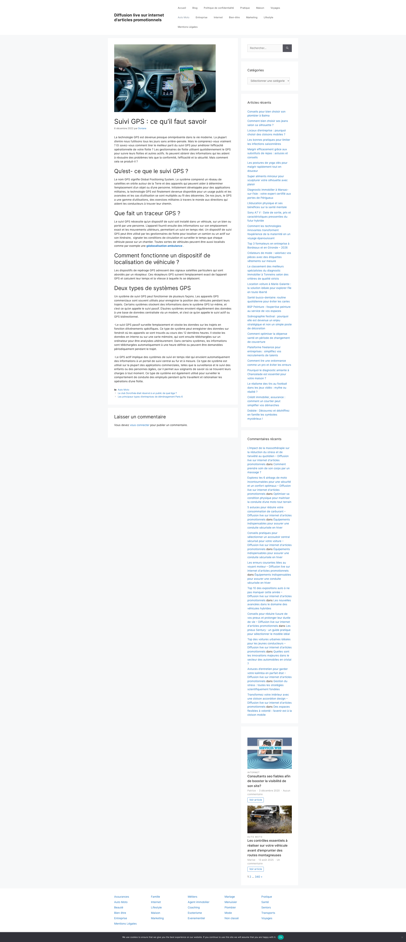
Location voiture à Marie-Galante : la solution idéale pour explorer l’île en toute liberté (269, 288)
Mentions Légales (188, 26)
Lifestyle (268, 17)
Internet (218, 17)
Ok (280, 937)
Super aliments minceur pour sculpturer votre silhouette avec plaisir (267, 180)
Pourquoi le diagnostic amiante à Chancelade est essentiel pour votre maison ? (268, 374)
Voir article (255, 799)
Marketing (251, 17)
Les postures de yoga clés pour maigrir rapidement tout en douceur (267, 166)
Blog (194, 7)
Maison (260, 7)
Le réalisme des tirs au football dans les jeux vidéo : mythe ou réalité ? (267, 387)
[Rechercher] (287, 48)
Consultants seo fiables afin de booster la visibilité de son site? (268, 781)
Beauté (118, 907)
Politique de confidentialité (219, 7)
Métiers (192, 896)
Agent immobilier (198, 902)
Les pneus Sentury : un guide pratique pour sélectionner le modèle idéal (269, 630)
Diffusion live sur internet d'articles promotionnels (139, 17)
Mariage (230, 896)
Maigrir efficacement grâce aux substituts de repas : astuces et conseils (267, 153)
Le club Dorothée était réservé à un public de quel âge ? (147, 393)
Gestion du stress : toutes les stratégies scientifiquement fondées (267, 685)
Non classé (232, 918)
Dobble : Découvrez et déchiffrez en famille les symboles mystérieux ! (268, 414)
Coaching (194, 907)
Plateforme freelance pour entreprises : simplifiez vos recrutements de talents (264, 351)
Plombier (230, 907)
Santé (265, 902)
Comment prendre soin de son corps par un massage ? (268, 468)
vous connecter (139, 425)
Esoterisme (195, 912)
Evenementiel (196, 918)
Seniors (266, 907)
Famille (155, 896)
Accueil (182, 7)
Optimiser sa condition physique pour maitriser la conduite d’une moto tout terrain (269, 497)
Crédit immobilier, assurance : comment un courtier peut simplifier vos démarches (266, 401)
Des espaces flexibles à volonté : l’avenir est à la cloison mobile (269, 710)
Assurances (121, 896)
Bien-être (234, 17)
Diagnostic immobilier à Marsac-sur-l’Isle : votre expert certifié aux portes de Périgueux (269, 193)
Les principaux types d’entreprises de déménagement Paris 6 (150, 396)
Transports (268, 912)
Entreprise (201, 17)
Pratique (245, 7)
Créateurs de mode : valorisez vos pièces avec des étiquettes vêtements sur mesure (269, 257)
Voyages (275, 7)
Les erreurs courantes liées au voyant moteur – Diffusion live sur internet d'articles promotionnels (268, 566)
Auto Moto (183, 17)
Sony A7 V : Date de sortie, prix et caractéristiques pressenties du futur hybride (269, 216)
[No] (402, 937)
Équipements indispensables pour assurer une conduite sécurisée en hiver (268, 523)
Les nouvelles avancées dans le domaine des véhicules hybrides (269, 604)
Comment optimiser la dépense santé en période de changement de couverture (268, 337)
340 (257, 876)
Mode (228, 912)
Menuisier (231, 902)
